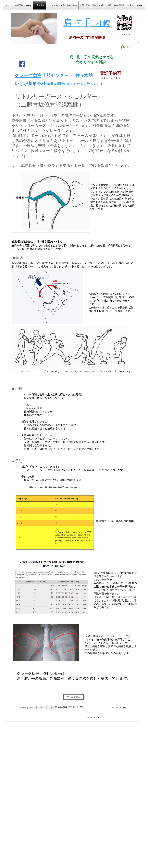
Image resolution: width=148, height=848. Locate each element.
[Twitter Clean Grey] (41, 707)
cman (122, 34)
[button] (138, 42)
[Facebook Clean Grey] (36, 707)
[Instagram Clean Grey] (46, 707)
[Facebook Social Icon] (22, 64)
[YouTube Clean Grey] (51, 707)
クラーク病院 (28, 674)
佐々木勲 (84, 75)
